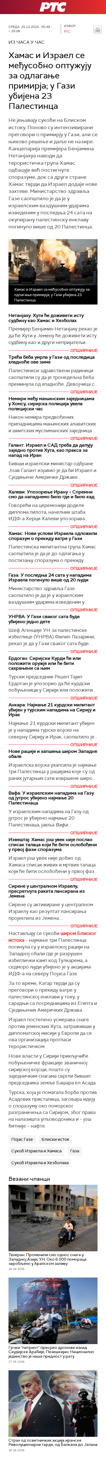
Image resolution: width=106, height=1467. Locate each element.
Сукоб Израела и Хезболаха (40, 1163)
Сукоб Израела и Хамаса (36, 1151)
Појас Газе (22, 1139)
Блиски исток (55, 1139)
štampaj (97, 29)
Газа (74, 1151)
